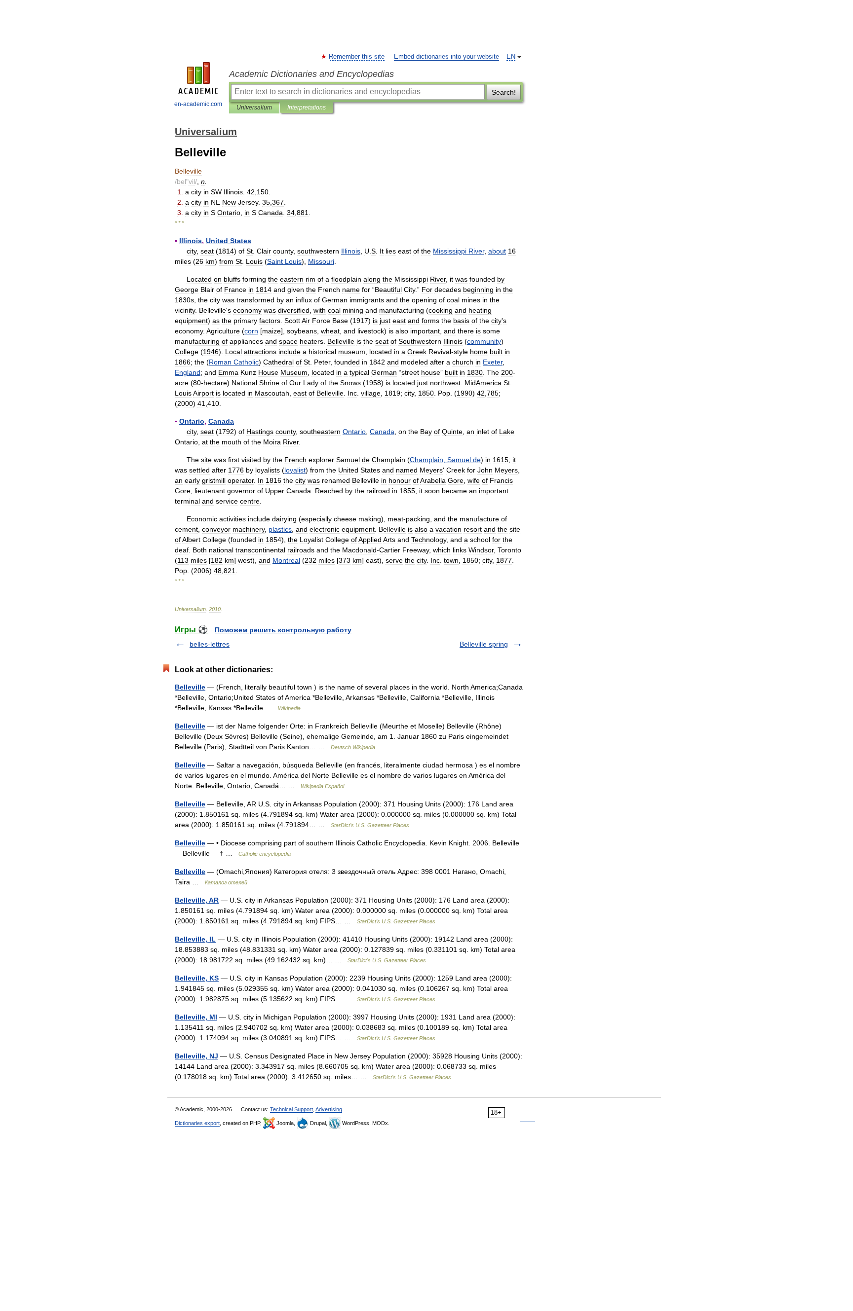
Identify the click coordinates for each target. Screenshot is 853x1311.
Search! (504, 92)
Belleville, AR (197, 900)
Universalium (254, 107)
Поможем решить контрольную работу (283, 630)
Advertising (328, 1109)
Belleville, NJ (196, 1056)
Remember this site (357, 56)
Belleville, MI (196, 1017)
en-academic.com (198, 104)
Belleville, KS (197, 978)
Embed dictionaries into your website (446, 56)
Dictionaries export (197, 1123)
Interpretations (306, 107)
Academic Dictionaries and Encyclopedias (311, 74)
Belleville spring (484, 644)
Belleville (190, 687)
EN (510, 56)
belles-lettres (210, 644)
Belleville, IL (195, 939)
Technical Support (291, 1109)
